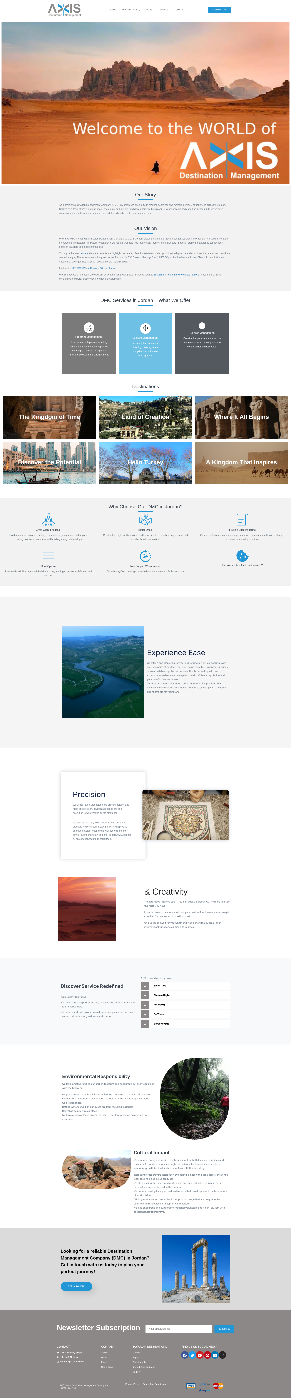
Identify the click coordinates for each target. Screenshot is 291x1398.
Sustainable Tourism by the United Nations (176, 274)
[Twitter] (192, 1355)
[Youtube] (200, 1355)
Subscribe (224, 1329)
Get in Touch (76, 1286)
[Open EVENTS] (170, 9)
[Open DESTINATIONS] (139, 9)
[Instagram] (222, 1355)
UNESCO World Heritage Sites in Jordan (94, 268)
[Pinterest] (207, 1355)
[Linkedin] (215, 1355)
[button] (185, 986)
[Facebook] (185, 1355)
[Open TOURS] (154, 9)
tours (83, 253)
